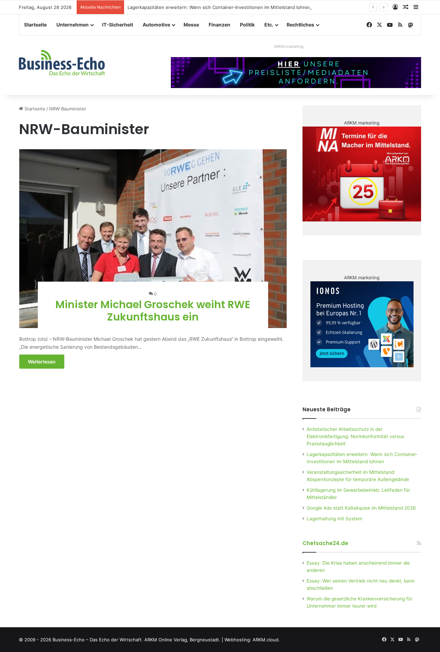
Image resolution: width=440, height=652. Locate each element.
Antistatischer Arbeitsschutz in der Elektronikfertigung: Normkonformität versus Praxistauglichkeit (355, 436)
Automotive (156, 25)
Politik (247, 25)
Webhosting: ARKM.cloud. (252, 639)
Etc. (268, 25)
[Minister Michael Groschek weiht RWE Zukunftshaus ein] (153, 238)
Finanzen (219, 25)
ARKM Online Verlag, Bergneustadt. (182, 639)
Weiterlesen (42, 362)
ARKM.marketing (289, 46)
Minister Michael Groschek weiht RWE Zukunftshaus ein (152, 310)
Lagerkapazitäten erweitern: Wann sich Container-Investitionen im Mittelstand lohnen (219, 7)
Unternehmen (72, 25)
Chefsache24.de (325, 543)
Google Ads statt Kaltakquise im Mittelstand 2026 (361, 508)
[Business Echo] (62, 62)
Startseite (35, 25)
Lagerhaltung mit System (334, 518)
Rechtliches (300, 25)
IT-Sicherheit (117, 25)
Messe (191, 25)
